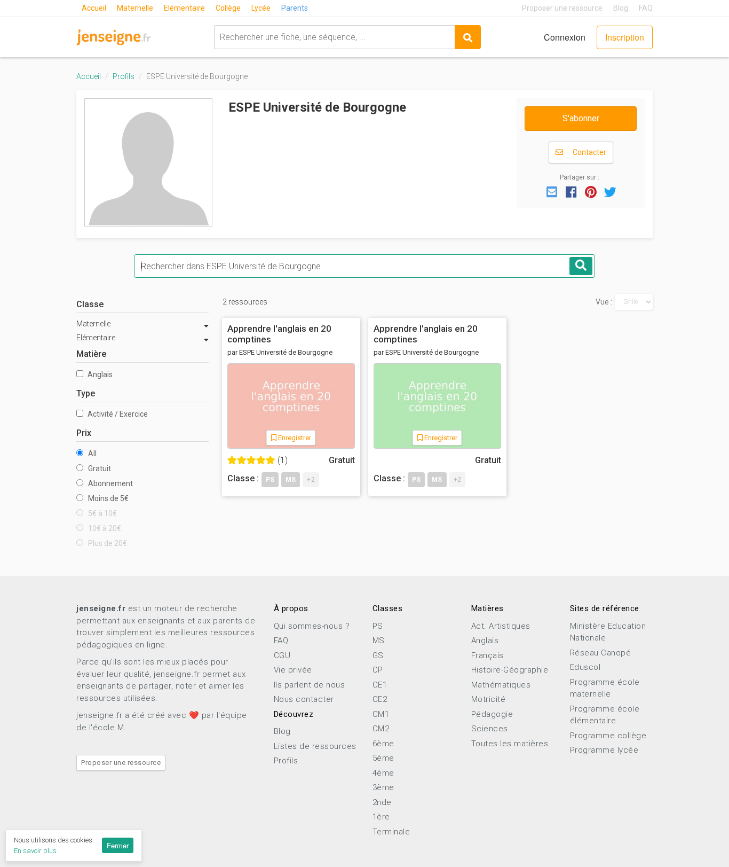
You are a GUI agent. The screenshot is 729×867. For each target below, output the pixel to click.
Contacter (588, 152)
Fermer (118, 845)
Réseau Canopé (600, 653)
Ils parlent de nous (309, 685)
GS (378, 655)
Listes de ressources (315, 746)
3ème (383, 787)
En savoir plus (35, 851)
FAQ (646, 8)
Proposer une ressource (562, 8)
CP (378, 670)
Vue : (604, 302)
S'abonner (580, 118)
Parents (294, 8)
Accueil (94, 8)
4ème (383, 773)
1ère (381, 817)
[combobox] (334, 37)
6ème (383, 743)
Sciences (489, 728)
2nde (382, 802)
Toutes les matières (510, 743)
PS (378, 626)
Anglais (99, 374)
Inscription (624, 37)
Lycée (261, 8)
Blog (620, 8)
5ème (383, 758)
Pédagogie (492, 714)
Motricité (488, 699)
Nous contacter (304, 699)
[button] (551, 191)
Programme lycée (604, 750)
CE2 (380, 699)
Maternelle (135, 8)
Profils (123, 76)
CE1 (380, 685)
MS (379, 640)
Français (487, 655)
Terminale (391, 832)
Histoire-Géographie (510, 670)
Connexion (564, 37)
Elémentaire (184, 8)
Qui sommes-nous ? (312, 626)
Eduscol (585, 667)
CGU (282, 655)
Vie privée (293, 670)
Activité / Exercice (117, 414)
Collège (228, 8)
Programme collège (608, 735)
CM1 (381, 714)
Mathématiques (501, 685)
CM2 (381, 728)
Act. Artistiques (500, 626)
